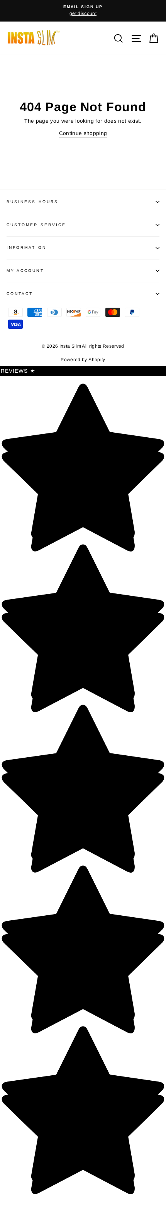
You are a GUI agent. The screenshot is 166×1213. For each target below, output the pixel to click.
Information (26, 247)
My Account (25, 270)
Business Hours (32, 202)
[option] (83, 11)
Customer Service (36, 225)
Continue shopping (83, 133)
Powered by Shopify (83, 359)
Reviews (18, 371)
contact (20, 294)
